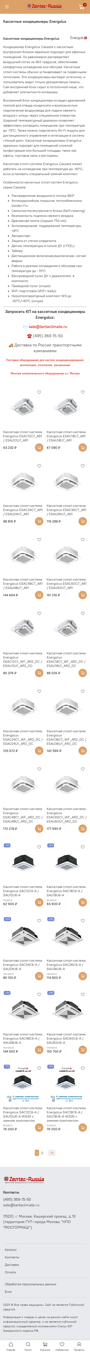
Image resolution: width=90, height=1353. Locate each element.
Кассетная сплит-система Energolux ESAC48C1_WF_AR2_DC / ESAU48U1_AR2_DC (23, 815)
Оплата (10, 1272)
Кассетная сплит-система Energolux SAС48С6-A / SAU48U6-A (22, 1038)
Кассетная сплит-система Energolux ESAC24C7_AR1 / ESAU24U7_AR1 (23, 510)
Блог (8, 1291)
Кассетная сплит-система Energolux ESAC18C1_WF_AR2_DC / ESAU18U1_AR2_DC (66, 659)
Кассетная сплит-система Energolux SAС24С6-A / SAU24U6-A (22, 964)
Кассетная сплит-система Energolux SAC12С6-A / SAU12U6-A (22, 891)
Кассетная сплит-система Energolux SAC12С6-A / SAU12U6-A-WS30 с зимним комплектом (22, 1114)
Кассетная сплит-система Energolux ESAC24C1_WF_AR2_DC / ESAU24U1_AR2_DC (23, 737)
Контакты (12, 1257)
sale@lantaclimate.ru (21, 1205)
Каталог (11, 1249)
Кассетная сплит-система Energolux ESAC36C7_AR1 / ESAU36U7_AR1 (66, 510)
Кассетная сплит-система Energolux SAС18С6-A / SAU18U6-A (66, 891)
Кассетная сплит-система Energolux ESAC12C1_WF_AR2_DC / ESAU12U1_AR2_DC (22, 659)
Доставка (12, 1265)
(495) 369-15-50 (17, 1199)
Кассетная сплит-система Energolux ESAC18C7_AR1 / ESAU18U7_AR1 (66, 436)
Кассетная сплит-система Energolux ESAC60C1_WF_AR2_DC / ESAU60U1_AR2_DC (67, 815)
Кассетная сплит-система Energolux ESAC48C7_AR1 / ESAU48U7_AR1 (23, 583)
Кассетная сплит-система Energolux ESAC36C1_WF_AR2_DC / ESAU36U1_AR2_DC (66, 737)
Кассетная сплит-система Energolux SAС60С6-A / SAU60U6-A (66, 1038)
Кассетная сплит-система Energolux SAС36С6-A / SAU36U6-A (66, 964)
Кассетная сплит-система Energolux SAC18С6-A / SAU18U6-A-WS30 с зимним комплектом (66, 1114)
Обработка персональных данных (30, 1284)
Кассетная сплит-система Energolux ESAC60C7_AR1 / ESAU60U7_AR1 (67, 583)
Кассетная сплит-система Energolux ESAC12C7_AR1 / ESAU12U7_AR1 (22, 436)
